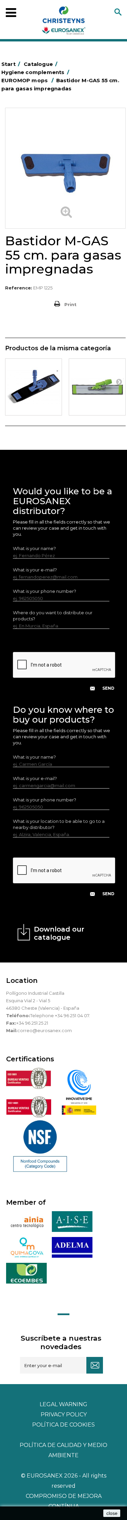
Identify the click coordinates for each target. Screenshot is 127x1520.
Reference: (18, 287)
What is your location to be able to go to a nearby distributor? (59, 824)
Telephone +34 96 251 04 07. (60, 1015)
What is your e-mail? (35, 569)
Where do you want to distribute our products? (52, 615)
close (112, 1513)
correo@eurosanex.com (44, 1030)
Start (10, 64)
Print (70, 304)
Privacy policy (64, 1414)
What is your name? (34, 548)
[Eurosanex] (64, 22)
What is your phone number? (44, 591)
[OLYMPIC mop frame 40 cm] (33, 387)
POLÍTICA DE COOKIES (63, 1424)
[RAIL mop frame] (97, 387)
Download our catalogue (59, 933)
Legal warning (63, 1404)
